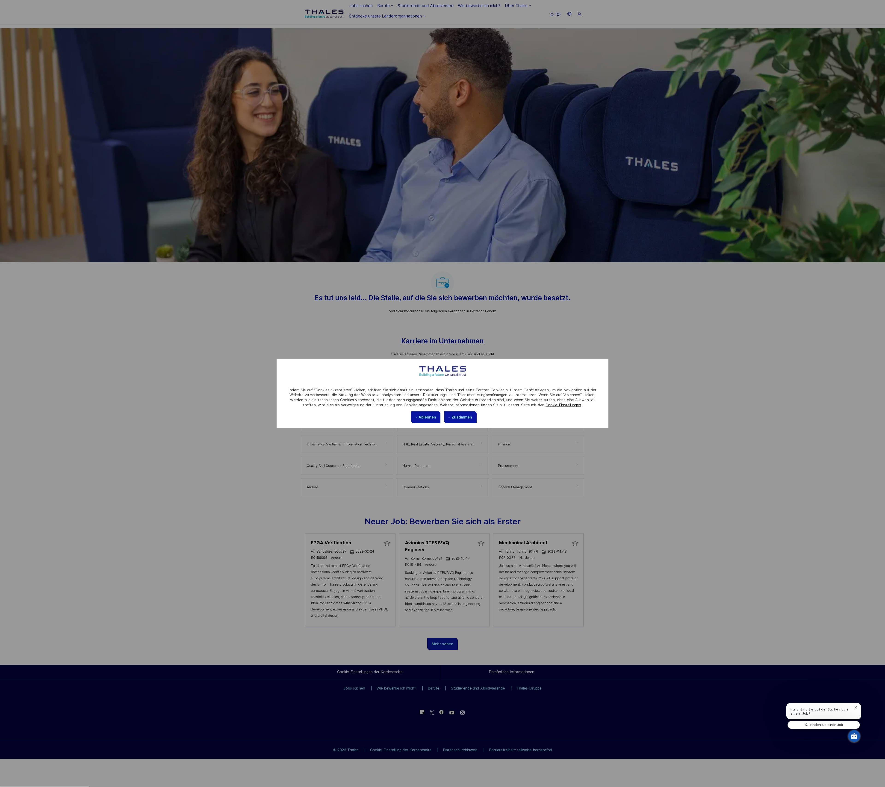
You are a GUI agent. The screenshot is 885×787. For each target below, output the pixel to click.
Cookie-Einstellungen (563, 405)
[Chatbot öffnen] (854, 736)
